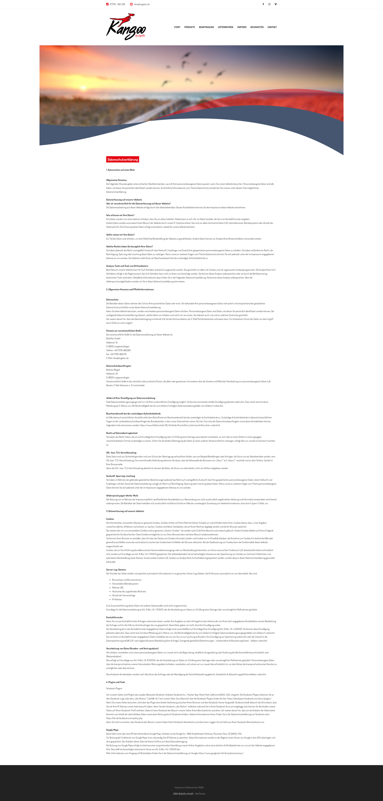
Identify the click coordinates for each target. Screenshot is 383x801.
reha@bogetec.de (142, 4)
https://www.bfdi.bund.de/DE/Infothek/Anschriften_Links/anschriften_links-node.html (180, 425)
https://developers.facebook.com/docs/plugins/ (249, 698)
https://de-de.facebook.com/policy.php (124, 718)
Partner (241, 27)
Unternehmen (225, 27)
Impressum (180, 787)
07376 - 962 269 (117, 4)
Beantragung (206, 27)
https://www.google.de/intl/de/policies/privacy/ (221, 753)
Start (177, 27)
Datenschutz (191, 787)
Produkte (189, 27)
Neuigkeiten (257, 27)
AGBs (201, 787)
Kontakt (272, 27)
